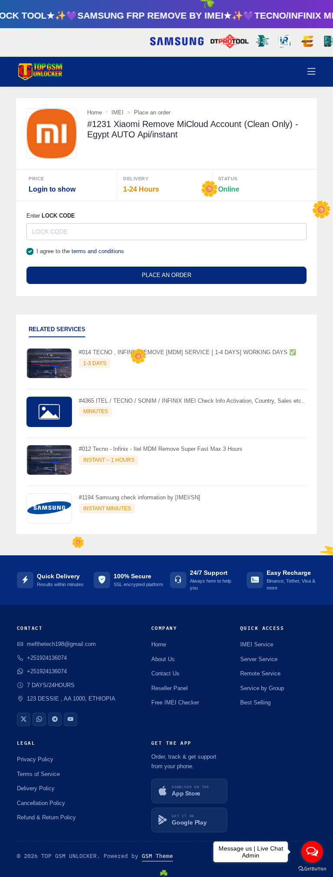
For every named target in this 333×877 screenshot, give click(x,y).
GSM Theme (157, 856)
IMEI (117, 112)
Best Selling (255, 702)
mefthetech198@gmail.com (61, 644)
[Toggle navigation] (311, 72)
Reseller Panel (169, 688)
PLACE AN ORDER (166, 275)
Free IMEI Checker (175, 702)
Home (94, 112)
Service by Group (262, 688)
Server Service (259, 659)
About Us (163, 659)
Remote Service (260, 673)
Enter (50, 215)
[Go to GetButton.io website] (312, 868)
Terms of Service (38, 774)
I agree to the (80, 251)
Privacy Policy (35, 759)
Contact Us (165, 673)
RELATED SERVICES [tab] (57, 329)
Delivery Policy (36, 788)
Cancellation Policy (41, 803)
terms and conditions (98, 251)
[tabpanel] (166, 437)
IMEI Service (256, 644)
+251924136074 (47, 671)
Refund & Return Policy (46, 817)
